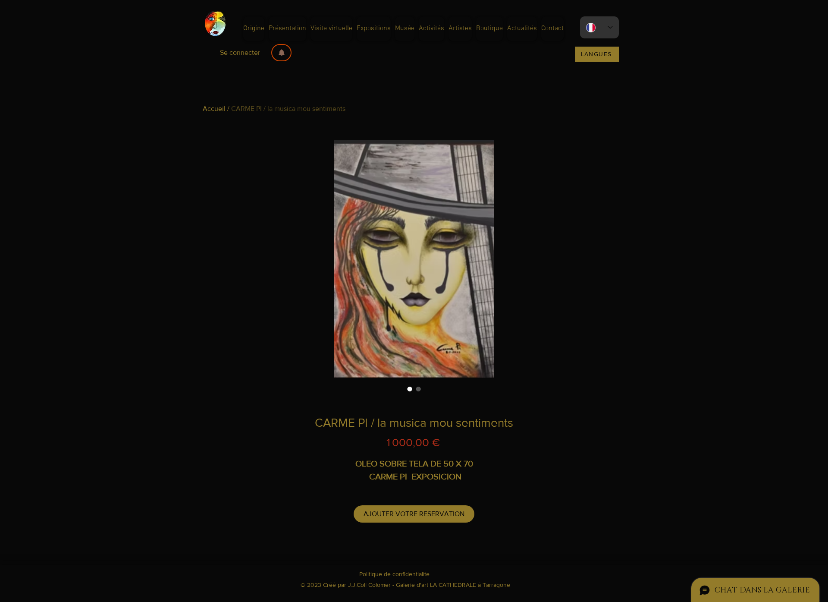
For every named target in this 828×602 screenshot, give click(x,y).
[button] (281, 52)
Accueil (214, 108)
